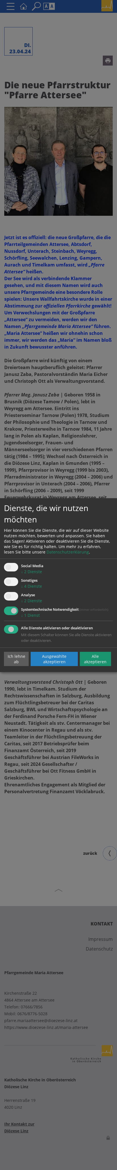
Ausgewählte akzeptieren (54, 659)
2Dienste (31, 571)
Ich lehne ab (16, 659)
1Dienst (30, 615)
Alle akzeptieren (95, 659)
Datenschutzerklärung (68, 552)
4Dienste (31, 586)
